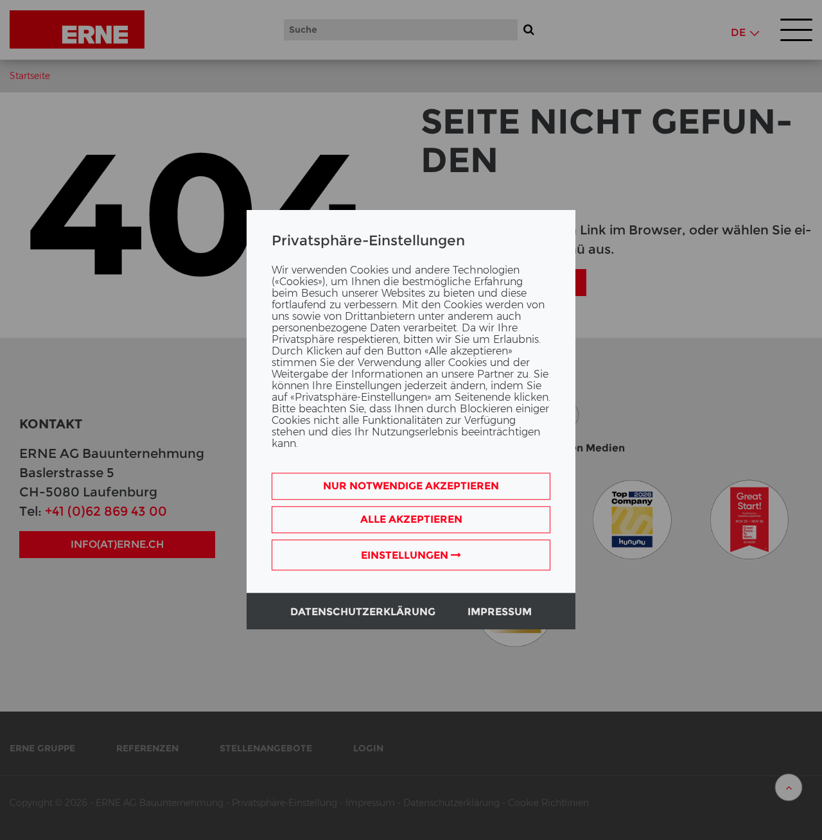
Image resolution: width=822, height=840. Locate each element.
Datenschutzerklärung (362, 612)
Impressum (500, 612)
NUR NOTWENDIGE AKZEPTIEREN (411, 486)
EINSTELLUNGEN (406, 556)
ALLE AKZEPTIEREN (411, 520)
